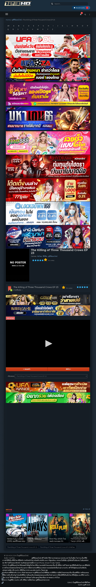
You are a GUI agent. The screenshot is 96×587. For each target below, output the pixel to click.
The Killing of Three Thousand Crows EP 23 (35, 287)
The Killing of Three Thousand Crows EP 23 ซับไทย (57, 547)
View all (87, 509)
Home (8, 20)
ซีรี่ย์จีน (45, 256)
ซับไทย (39, 256)
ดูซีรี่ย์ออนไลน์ (17, 20)
